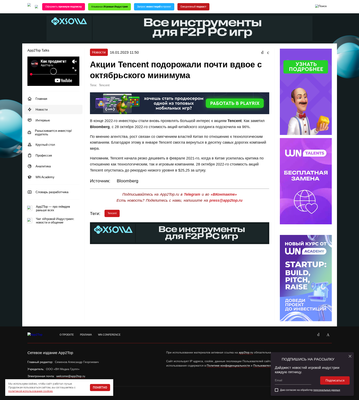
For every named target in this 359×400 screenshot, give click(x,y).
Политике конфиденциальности (228, 365)
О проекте (67, 334)
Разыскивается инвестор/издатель (53, 132)
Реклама (86, 334)
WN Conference (109, 334)
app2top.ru (246, 352)
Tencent (104, 85)
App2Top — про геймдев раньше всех (53, 208)
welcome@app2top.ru (70, 376)
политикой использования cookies (30, 391)
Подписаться (335, 380)
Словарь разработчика (52, 192)
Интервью (43, 120)
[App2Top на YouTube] (309, 334)
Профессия (44, 155)
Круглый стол (45, 144)
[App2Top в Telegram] (328, 334)
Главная (41, 98)
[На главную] (29, 6)
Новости (42, 109)
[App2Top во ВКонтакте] (318, 334)
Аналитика (43, 166)
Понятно (100, 387)
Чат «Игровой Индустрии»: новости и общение (55, 220)
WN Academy (45, 177)
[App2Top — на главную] (38, 334)
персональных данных (326, 390)
